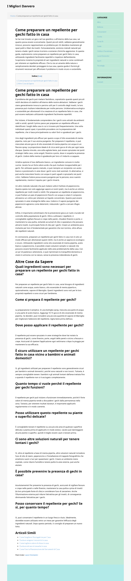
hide (39, 76)
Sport (99, 61)
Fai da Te (100, 41)
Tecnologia (100, 66)
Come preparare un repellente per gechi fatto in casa (36, 81)
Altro (99, 22)
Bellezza (100, 27)
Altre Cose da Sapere (25, 83)
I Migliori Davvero (21, 6)
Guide (99, 46)
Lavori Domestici (31, 555)
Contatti (100, 82)
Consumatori (101, 32)
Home (12, 16)
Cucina (99, 37)
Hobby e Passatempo (104, 51)
